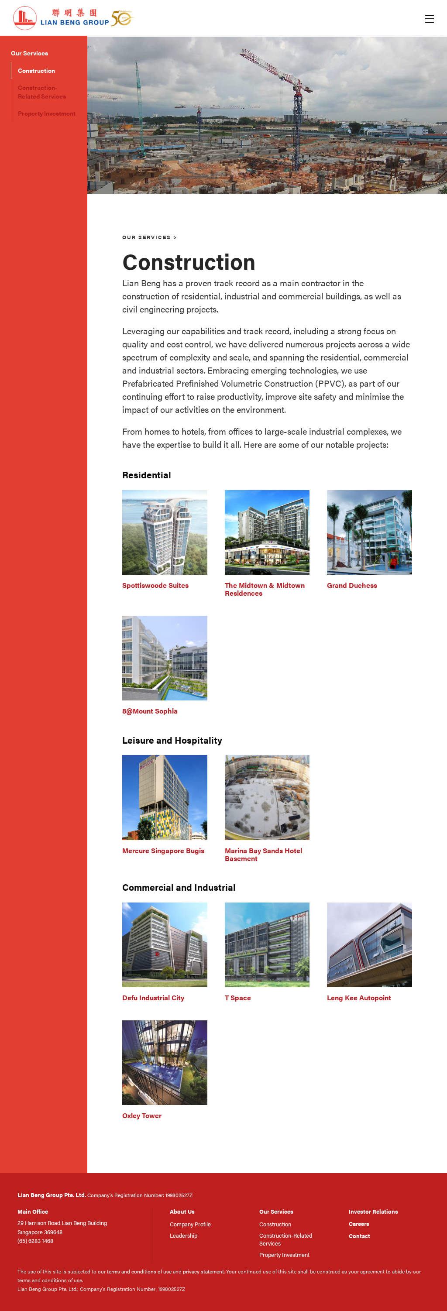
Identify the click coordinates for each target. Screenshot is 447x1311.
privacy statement (203, 1271)
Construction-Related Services (42, 91)
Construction (36, 70)
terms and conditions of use (139, 1271)
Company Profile (190, 1224)
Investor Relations (373, 1211)
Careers (359, 1223)
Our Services (29, 52)
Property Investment (47, 113)
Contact (359, 1236)
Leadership (183, 1235)
